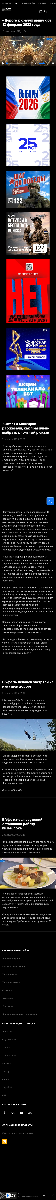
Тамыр (5, 1071)
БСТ (17, 3)
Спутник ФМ (28, 3)
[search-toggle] (46, 11)
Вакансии (7, 998)
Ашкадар (7, 1063)
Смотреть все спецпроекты (17, 1133)
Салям (5, 1079)
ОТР (4, 1095)
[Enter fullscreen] (53, 1195)
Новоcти (6, 3)
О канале (7, 990)
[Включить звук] (50, 501)
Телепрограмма (11, 982)
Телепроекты (9, 974)
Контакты (7, 1006)
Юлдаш (42, 3)
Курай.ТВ (7, 1087)
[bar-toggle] (52, 11)
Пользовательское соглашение (19, 1014)
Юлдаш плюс (9, 1055)
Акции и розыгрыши (13, 966)
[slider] (16, 63)
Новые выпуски (11, 958)
